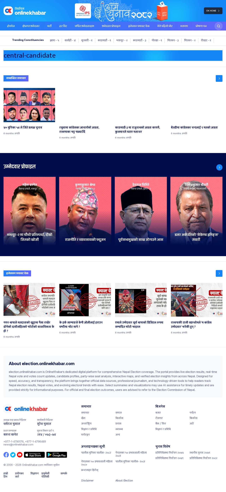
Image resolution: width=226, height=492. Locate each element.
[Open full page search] (218, 26)
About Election (124, 480)
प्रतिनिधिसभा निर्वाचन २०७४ (169, 452)
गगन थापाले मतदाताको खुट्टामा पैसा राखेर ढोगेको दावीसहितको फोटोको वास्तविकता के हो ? (29, 327)
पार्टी (49, 26)
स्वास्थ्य (119, 429)
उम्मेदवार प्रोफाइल (111, 26)
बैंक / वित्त (160, 423)
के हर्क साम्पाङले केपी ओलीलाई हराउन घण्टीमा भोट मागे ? (81, 324)
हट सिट (63, 26)
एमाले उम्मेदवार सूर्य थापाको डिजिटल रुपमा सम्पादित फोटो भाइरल (139, 324)
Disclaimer (87, 480)
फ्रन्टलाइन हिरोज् (89, 470)
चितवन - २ (189, 40)
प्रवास (118, 423)
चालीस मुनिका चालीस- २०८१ (130, 461)
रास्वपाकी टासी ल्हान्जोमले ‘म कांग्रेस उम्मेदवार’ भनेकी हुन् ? (191, 324)
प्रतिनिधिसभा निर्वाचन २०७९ (169, 458)
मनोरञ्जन (85, 434)
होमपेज (11, 26)
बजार (158, 412)
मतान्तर (184, 26)
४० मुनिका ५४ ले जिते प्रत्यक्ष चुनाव (23, 127)
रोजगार (159, 418)
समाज (118, 412)
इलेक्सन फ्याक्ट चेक (139, 26)
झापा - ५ (54, 40)
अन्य (117, 434)
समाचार (85, 412)
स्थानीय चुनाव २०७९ (200, 452)
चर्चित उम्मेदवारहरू (84, 26)
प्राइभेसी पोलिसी (45, 475)
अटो (192, 423)
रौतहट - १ (206, 40)
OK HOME (211, 11)
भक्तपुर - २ (121, 40)
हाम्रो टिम (6, 475)
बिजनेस (119, 418)
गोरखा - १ (157, 40)
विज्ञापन (35, 474)
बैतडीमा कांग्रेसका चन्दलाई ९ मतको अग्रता (194, 127)
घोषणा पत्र (201, 26)
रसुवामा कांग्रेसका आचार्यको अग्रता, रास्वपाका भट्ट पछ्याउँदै (79, 129)
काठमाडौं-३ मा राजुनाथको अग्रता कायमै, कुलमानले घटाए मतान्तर (137, 129)
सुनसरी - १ (86, 40)
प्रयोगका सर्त (19, 475)
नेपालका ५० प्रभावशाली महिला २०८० (96, 463)
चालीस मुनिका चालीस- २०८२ (96, 452)
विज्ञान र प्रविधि (89, 429)
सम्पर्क (64, 474)
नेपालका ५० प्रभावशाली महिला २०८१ (131, 454)
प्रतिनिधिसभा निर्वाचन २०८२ (203, 458)
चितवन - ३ (173, 40)
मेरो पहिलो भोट (165, 26)
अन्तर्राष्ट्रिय (86, 423)
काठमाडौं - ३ (139, 40)
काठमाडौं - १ (104, 40)
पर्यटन (193, 412)
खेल (83, 418)
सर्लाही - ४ (70, 40)
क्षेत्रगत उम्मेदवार (30, 26)
